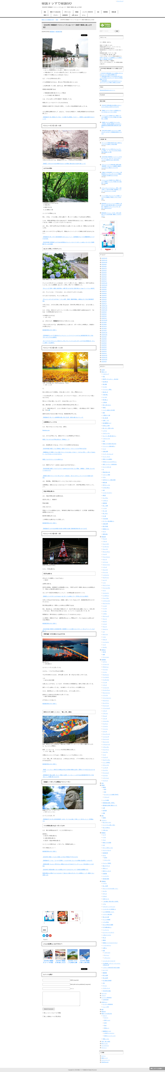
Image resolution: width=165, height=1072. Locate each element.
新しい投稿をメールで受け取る (52, 1016)
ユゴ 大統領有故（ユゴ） (108, 911)
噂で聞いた (105, 399)
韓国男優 (105, 12)
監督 (104, 950)
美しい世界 (105, 505)
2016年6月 (104, 343)
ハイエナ (105, 508)
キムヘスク (105, 549)
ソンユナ (105, 606)
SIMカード (105, 868)
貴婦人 (104, 407)
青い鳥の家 (105, 418)
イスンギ (105, 718)
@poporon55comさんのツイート (107, 90)
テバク (104, 449)
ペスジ (104, 637)
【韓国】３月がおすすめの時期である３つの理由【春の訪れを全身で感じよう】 (64, 163)
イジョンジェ (106, 687)
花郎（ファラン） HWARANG (110, 464)
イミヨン (105, 611)
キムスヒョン (106, 674)
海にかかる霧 (106, 917)
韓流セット (106, 1028)
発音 (105, 792)
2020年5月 (104, 272)
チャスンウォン (106, 690)
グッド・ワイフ (106, 456)
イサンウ (105, 710)
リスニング (106, 797)
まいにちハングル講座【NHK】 (111, 794)
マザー (104, 477)
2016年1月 (104, 353)
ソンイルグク (106, 677)
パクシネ (105, 567)
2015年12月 (104, 355)
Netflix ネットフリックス (110, 1035)
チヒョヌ (105, 716)
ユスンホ (105, 731)
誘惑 (104, 412)
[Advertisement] (69, 895)
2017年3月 (104, 330)
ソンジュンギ (106, 736)
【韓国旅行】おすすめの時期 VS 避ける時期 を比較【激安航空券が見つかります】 (65, 528)
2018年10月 (104, 310)
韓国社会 (103, 649)
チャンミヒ (105, 572)
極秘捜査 (105, 972)
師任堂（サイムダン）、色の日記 (110, 379)
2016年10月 (104, 334)
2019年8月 (104, 289)
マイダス (105, 387)
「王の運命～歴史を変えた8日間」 (111, 901)
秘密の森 (105, 482)
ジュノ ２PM (106, 1007)
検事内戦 (105, 503)
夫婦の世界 (105, 523)
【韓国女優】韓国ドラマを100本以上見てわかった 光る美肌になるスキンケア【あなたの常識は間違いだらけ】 (111, 78)
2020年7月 (104, 268)
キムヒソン (105, 629)
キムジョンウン (106, 603)
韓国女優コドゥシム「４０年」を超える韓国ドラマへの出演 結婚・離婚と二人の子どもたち (111, 214)
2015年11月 (104, 357)
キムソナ (105, 626)
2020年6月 (104, 270)
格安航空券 (65, 15)
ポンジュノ (106, 955)
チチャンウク (106, 765)
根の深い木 (105, 392)
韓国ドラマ (46, 15)
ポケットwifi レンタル (108, 847)
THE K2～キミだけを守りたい (110, 461)
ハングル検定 (106, 800)
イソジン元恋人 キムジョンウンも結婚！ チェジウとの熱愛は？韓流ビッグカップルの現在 (111, 197)
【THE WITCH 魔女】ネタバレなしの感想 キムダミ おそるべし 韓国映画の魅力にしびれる (111, 132)
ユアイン (105, 661)
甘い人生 (105, 511)
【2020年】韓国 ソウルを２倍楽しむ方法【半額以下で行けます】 (60, 857)
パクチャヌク (107, 952)
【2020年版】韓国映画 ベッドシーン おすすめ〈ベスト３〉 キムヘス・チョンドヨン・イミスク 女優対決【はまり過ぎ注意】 (111, 158)
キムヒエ (105, 538)
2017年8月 (104, 324)
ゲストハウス (107, 860)
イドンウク (105, 695)
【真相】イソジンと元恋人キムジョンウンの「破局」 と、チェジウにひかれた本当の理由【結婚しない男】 (111, 150)
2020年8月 (104, 266)
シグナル (105, 430)
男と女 (104, 937)
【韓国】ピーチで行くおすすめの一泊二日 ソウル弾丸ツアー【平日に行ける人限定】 (66, 596)
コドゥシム (105, 562)
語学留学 (105, 810)
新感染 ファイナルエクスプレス (110, 942)
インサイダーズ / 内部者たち (109, 909)
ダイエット (104, 1047)
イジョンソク (106, 664)
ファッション (106, 657)
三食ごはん (105, 830)
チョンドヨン (106, 598)
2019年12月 (104, 283)
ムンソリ (105, 580)
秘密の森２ (105, 534)
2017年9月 (104, 322)
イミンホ (105, 682)
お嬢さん (105, 948)
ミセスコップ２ (106, 438)
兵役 (98, 12)
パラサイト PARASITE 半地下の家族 (111, 967)
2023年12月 (104, 258)
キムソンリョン (106, 585)
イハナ (104, 644)
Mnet (105, 1025)
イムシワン (105, 752)
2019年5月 (104, 295)
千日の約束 (105, 518)
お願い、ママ (106, 420)
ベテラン (105, 883)
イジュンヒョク (106, 708)
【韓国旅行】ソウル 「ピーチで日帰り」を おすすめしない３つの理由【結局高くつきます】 (68, 860)
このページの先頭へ (157, 1068)
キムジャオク (106, 544)
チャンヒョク (106, 772)
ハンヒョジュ (106, 575)
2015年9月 (104, 361)
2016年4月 (104, 347)
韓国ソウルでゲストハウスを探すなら (53, 459)
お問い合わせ (75, 15)
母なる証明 (105, 978)
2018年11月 (104, 307)
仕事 (104, 808)
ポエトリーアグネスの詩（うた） (110, 888)
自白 (104, 490)
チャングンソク (106, 734)
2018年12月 (104, 305)
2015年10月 (104, 359)
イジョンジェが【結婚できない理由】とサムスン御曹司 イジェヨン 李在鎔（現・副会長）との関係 (111, 117)
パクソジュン (106, 778)
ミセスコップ (106, 374)
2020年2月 (104, 279)
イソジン (105, 672)
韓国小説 (103, 1011)
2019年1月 (104, 303)
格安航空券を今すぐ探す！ (50, 330)
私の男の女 (105, 381)
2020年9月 (104, 264)
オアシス (105, 893)
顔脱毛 (104, 817)
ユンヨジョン (106, 546)
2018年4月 (104, 314)
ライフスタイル (105, 1045)
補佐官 (104, 495)
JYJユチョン (106, 667)
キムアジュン (106, 577)
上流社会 (105, 402)
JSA (104, 983)
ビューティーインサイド (108, 932)
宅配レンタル (106, 1039)
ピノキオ (105, 397)
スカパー (105, 1015)
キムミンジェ (106, 741)
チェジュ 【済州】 (107, 863)
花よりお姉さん (106, 827)
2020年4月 (104, 274)
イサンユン (105, 713)
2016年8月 (104, 338)
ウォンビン (105, 669)
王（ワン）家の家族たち (108, 521)
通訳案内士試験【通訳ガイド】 (110, 805)
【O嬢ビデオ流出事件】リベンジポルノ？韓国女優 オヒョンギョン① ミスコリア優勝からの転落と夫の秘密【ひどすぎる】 (111, 174)
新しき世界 (105, 886)
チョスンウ (105, 757)
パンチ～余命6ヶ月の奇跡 (109, 410)
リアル (104, 904)
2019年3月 (104, 299)
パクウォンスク (106, 600)
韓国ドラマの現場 (107, 842)
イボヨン (105, 613)
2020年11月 (104, 260)
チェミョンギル (106, 587)
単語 (105, 789)
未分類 (103, 369)
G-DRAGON (105, 999)
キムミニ (105, 618)
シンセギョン (106, 595)
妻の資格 (105, 384)
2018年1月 (104, 318)
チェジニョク (106, 705)
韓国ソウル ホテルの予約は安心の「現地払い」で (56, 439)
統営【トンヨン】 (107, 871)
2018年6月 (104, 312)
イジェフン (105, 726)
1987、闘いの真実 (105, 1041)
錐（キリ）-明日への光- (108, 428)
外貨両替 (105, 873)
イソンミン (105, 729)
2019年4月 (104, 297)
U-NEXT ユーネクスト (109, 1033)
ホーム (83, 15)
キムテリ (105, 621)
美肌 (45, 12)
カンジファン (106, 703)
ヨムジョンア (106, 616)
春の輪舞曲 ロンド (107, 423)
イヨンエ (105, 541)
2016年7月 (104, 341)
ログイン (103, 1056)
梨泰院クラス (106, 529)
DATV (105, 1023)
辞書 (104, 813)
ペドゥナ (105, 624)
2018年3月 (104, 316)
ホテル (104, 855)
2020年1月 (104, 281)
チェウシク (105, 780)
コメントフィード (105, 1060)
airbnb (105, 857)
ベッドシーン (106, 930)
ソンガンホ (105, 767)
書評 (102, 1009)
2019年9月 (104, 287)
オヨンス (105, 639)
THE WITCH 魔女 (107, 990)
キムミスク (105, 569)
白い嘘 (104, 516)
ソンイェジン (106, 642)
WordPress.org (104, 1062)
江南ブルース (106, 899)
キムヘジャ (105, 634)
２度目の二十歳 (106, 415)
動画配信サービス (107, 1031)
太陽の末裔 (105, 451)
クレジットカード (107, 850)
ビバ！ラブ (105, 970)
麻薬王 (104, 940)
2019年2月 (104, 301)
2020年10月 (104, 262)
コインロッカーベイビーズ (109, 961)
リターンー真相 (106, 474)
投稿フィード (104, 1058)
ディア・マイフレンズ (108, 454)
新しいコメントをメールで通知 (52, 1013)
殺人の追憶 (105, 975)
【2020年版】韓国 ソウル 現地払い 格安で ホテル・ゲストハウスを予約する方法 (64, 448)
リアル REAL (106, 922)
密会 (104, 376)
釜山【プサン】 (106, 865)
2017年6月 (104, 328)
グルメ (104, 840)
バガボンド (105, 500)
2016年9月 (104, 336)
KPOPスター (104, 1002)
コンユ (104, 754)
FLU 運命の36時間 (107, 980)
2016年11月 (104, 332)
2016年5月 (104, 345)
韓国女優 (114, 12)
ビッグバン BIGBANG (88, 12)
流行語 (104, 652)
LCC (104, 845)
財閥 (104, 654)
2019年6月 (104, 293)
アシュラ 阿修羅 (106, 919)
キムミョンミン (106, 692)
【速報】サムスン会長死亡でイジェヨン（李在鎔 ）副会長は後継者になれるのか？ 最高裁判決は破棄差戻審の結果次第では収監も (111, 125)
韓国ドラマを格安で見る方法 (109, 443)
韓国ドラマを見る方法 (55, 12)
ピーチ (104, 834)
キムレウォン (106, 700)
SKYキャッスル (106, 485)
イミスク (105, 608)
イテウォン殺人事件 (107, 914)
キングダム (105, 498)
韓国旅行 (52, 31)
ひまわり (105, 896)
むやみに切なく (106, 487)
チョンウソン (106, 749)
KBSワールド (107, 1020)
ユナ (104, 631)
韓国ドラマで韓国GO (57, 3)
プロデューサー (106, 433)
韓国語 (76, 12)
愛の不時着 (105, 526)
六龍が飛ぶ (105, 394)
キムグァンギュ (106, 760)
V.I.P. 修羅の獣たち (107, 927)
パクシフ (105, 685)
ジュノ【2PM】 (106, 762)
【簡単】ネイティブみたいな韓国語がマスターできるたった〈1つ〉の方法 (111, 111)
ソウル (104, 837)
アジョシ (105, 985)
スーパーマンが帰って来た (109, 825)
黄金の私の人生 (106, 472)
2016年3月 (104, 349)
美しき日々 (105, 513)
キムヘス (105, 559)
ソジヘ (104, 582)
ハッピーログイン (107, 945)
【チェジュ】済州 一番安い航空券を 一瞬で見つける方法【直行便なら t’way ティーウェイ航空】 (69, 288)
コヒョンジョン (106, 564)
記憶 (104, 441)
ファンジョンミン (107, 698)
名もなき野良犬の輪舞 (108, 924)
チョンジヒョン (106, 556)
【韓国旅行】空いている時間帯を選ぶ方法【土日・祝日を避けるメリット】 (63, 417)
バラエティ (55, 15)
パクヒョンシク (106, 744)
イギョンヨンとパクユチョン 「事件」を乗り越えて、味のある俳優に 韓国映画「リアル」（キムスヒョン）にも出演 (111, 189)
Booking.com (46, 430)
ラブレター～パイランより (109, 906)
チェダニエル (106, 679)
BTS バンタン (68, 12)
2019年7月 (104, 291)
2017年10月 (104, 320)
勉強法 (104, 787)
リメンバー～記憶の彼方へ (109, 446)
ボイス (104, 531)
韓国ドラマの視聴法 (107, 459)
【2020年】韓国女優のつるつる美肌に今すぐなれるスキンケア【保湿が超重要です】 (66, 869)
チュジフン (105, 770)
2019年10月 (104, 285)
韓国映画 (103, 881)
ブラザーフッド (106, 988)
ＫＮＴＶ (106, 1017)
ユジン (104, 590)
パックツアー (106, 876)
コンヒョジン (106, 593)
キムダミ (105, 647)
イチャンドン (107, 957)
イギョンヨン (106, 747)
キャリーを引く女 (107, 467)
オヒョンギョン (106, 551)
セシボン (105, 891)
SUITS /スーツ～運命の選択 (109, 480)
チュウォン (105, 723)
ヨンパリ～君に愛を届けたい (109, 436)
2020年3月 (104, 276)
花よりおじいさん (107, 822)
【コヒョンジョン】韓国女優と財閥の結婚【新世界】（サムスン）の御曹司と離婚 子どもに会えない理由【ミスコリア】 (111, 166)
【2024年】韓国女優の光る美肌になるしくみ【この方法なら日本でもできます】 (111, 106)
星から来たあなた (107, 405)
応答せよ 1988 (106, 425)
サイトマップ (120, 1)
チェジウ (105, 554)
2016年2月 (104, 351)
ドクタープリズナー (107, 492)
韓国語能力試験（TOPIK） (109, 802)
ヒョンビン (105, 775)
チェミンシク (106, 739)
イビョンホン (106, 721)
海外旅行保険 (106, 878)
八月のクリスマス (107, 935)
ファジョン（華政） (107, 389)
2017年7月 (104, 326)
